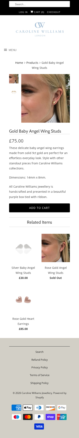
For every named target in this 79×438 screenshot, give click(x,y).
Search (39, 352)
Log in (23, 12)
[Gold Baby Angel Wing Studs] (45, 98)
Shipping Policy (39, 383)
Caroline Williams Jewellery (37, 393)
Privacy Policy (39, 367)
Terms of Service (39, 375)
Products (32, 63)
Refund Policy (39, 359)
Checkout (53, 12)
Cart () (38, 12)
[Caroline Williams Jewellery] (39, 31)
